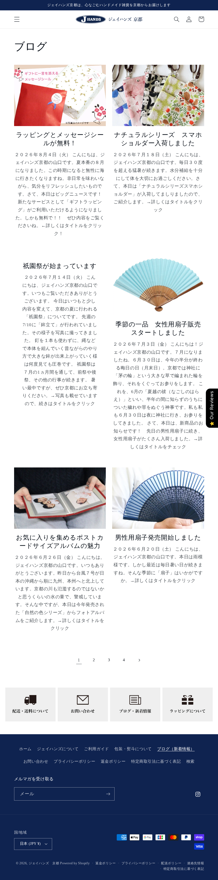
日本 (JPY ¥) (30, 844)
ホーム (25, 749)
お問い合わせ (35, 761)
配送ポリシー (171, 863)
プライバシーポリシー (74, 761)
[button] (17, 19)
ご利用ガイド (96, 749)
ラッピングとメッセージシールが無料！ (60, 139)
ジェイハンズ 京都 (44, 863)
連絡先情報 (195, 863)
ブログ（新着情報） (176, 749)
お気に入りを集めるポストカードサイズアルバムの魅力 (60, 541)
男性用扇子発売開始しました (158, 537)
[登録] (108, 793)
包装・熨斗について (133, 749)
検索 (190, 761)
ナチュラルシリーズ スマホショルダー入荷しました (158, 139)
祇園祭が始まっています (60, 266)
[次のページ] (139, 660)
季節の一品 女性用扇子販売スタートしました (158, 328)
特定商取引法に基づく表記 (156, 761)
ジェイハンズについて (57, 749)
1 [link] (79, 660)
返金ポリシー (113, 761)
